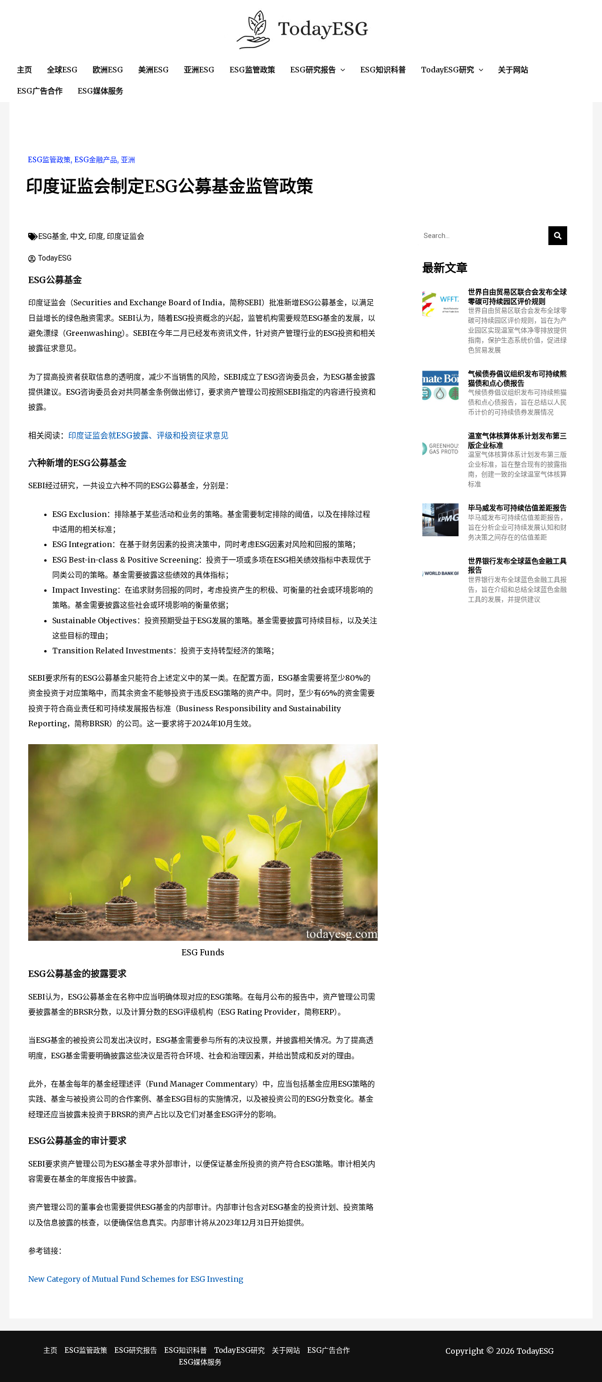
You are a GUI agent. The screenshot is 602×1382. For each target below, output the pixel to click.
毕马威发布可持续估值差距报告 (517, 507)
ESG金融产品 (95, 159)
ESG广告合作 (328, 1350)
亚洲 (128, 159)
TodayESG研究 (239, 1350)
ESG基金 (52, 236)
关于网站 (286, 1350)
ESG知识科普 (185, 1350)
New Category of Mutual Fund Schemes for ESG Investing (135, 1279)
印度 (95, 236)
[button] (340, 69)
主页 (50, 1350)
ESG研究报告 (135, 1350)
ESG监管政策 (49, 159)
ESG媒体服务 (200, 1362)
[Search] (557, 235)
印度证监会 (125, 236)
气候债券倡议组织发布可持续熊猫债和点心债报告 (517, 378)
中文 (77, 236)
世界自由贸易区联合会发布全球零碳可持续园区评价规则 (517, 296)
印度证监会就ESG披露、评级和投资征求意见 (148, 435)
